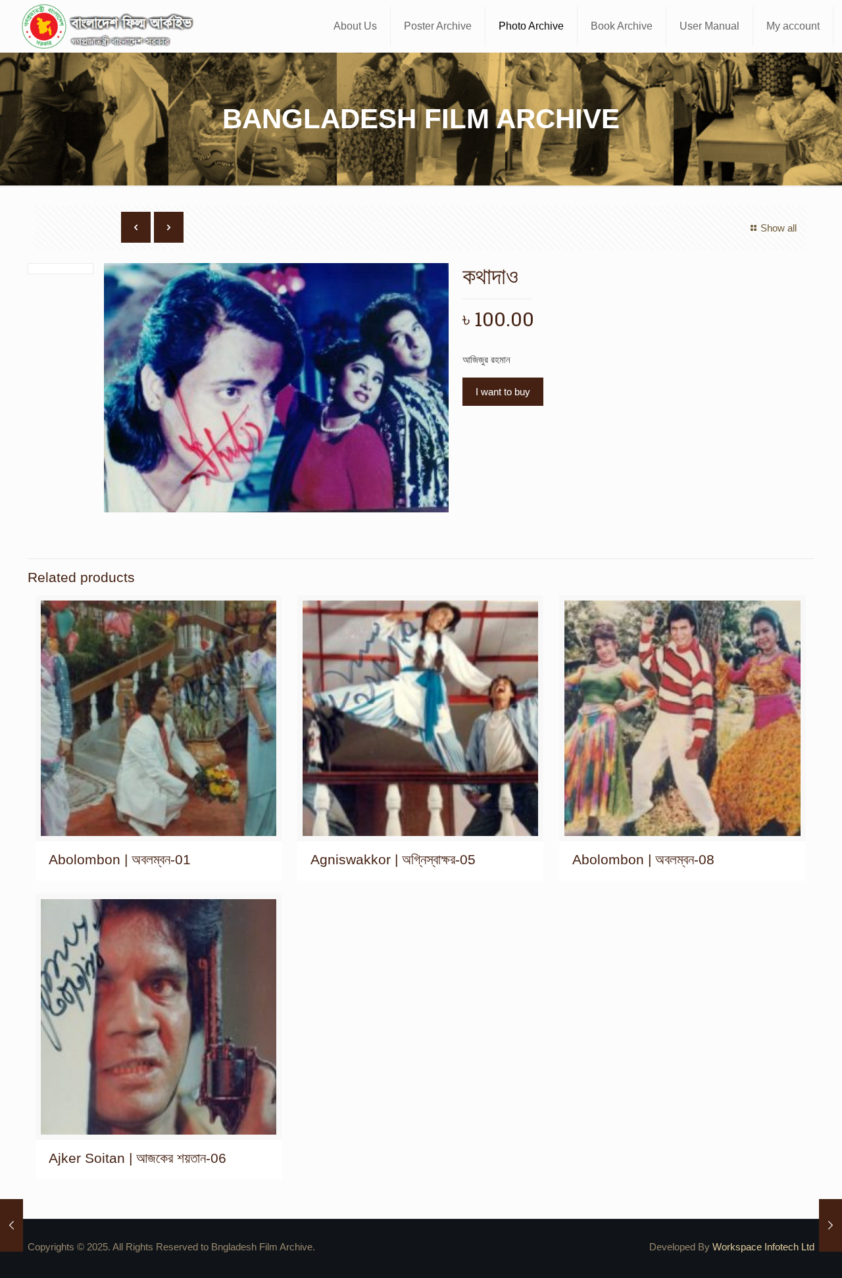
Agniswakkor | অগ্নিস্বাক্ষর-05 (393, 859)
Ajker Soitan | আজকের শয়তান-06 (137, 1158)
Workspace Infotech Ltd (763, 1246)
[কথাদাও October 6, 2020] (11, 1225)
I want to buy (503, 391)
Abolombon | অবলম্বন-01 (120, 859)
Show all (778, 227)
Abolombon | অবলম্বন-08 (643, 859)
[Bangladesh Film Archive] (110, 26)
